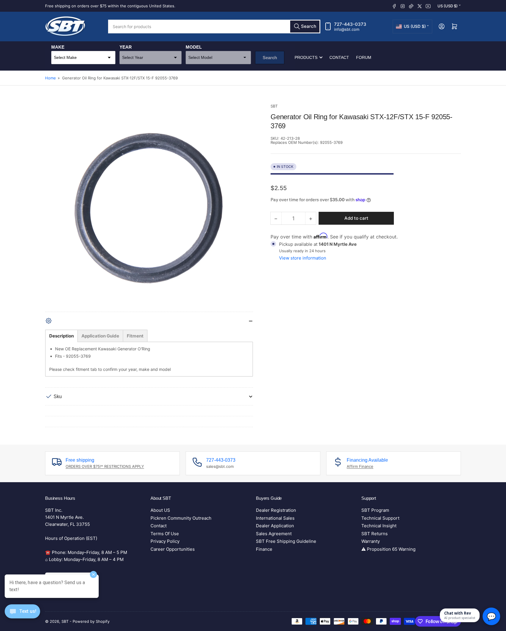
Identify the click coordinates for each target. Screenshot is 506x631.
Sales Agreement (274, 533)
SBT (274, 106)
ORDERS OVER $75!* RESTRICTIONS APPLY (105, 466)
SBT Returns (374, 533)
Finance (264, 549)
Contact (339, 57)
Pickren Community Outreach (181, 518)
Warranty (370, 541)
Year (125, 47)
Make (57, 47)
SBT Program (375, 510)
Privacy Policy (165, 541)
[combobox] (214, 26)
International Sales (275, 518)
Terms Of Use (165, 533)
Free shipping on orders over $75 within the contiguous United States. (110, 6)
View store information (302, 258)
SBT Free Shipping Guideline (286, 541)
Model (194, 47)
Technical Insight (378, 525)
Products (306, 57)
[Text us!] (22, 616)
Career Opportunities (173, 549)
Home (50, 78)
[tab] (61, 336)
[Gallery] (149, 207)
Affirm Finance (360, 466)
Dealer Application (275, 525)
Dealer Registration (276, 510)
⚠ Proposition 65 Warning (388, 549)
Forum (363, 57)
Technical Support (380, 518)
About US (160, 510)
